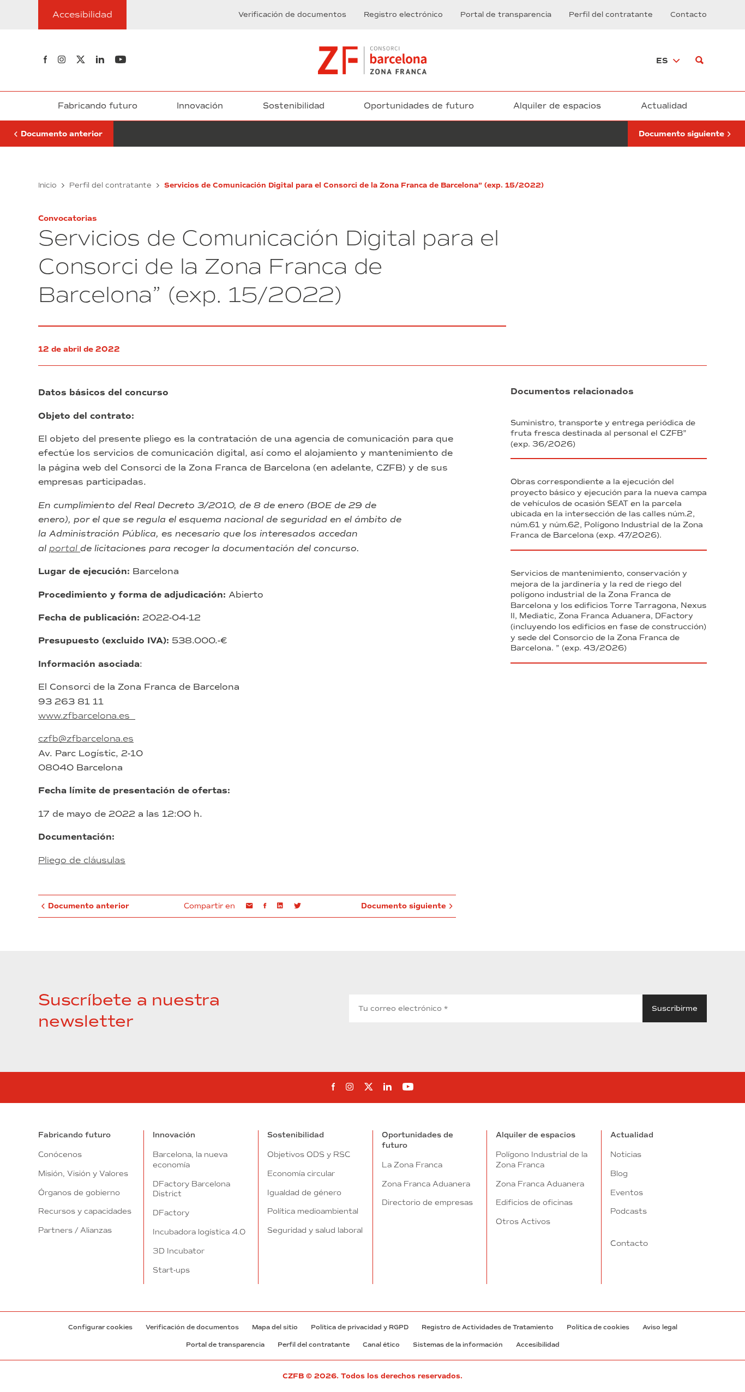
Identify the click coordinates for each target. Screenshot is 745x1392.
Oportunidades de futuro (419, 106)
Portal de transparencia (505, 14)
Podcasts (628, 1211)
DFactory (171, 1212)
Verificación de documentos (292, 14)
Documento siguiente (681, 134)
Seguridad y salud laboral (315, 1230)
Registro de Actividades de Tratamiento (488, 1327)
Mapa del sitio (275, 1327)
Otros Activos (523, 1221)
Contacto (688, 14)
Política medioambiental (312, 1211)
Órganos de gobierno (79, 1192)
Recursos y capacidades (84, 1211)
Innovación (200, 106)
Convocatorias (67, 218)
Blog (619, 1173)
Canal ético (381, 1344)
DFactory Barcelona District (191, 1188)
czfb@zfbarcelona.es (86, 739)
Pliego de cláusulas (81, 860)
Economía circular (301, 1173)
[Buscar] (699, 60)
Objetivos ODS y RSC (308, 1154)
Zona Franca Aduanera (426, 1183)
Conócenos (60, 1154)
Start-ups (171, 1270)
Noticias (625, 1154)
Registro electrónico (403, 14)
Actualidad (664, 106)
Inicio (47, 185)
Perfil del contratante (611, 14)
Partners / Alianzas (75, 1230)
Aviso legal (659, 1327)
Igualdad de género (304, 1192)
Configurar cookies (100, 1327)
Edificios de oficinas (534, 1202)
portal (64, 548)
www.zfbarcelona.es (86, 715)
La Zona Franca (412, 1164)
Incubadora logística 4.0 (199, 1231)
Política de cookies (598, 1327)
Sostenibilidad (294, 106)
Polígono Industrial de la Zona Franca (541, 1159)
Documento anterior (57, 134)
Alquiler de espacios (557, 106)
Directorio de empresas (427, 1202)
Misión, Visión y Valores (83, 1173)
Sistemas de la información (458, 1344)
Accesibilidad (538, 1344)
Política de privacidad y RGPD (359, 1327)
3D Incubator (179, 1250)
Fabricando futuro (97, 106)
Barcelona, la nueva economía (190, 1159)
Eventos (626, 1192)
